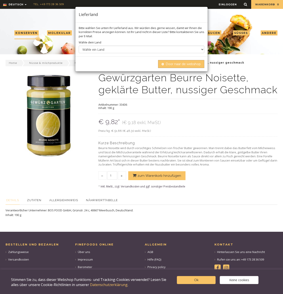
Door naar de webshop (183, 64)
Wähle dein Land (90, 42)
